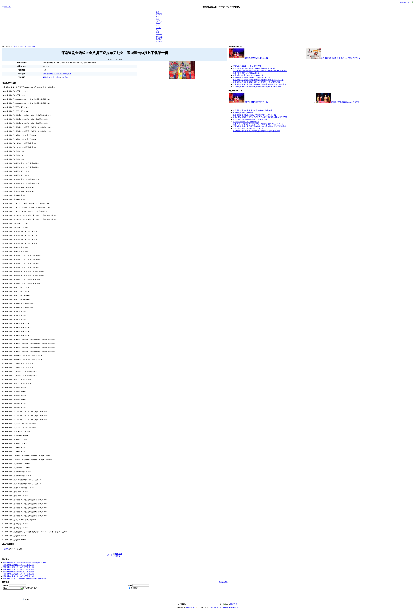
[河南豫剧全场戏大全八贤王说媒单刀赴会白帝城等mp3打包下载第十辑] (182, 62)
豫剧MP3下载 (30, 46)
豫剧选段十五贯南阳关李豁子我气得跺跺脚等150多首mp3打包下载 (258, 80)
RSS (409, 2)
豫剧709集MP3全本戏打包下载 (256, 58)
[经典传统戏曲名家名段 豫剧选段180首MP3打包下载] (313, 58)
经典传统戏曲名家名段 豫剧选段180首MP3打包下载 (340, 58)
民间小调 (159, 34)
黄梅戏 (158, 23)
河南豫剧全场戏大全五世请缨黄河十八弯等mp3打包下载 (24, 562)
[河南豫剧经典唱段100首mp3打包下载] (323, 102)
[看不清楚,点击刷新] (29, 588)
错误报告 (46, 77)
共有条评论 (223, 582)
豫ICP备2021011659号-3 (229, 607)
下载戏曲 (64, 77)
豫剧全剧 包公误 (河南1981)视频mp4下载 (248, 75)
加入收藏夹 (55, 77)
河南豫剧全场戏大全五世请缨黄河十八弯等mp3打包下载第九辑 (257, 87)
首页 (157, 12)
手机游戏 (159, 37)
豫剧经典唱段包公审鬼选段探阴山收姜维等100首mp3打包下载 (256, 82)
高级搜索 (233, 604)
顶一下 (110, 555)
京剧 (157, 25)
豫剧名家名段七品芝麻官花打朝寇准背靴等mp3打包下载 (254, 68)
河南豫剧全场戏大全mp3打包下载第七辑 (18, 567)
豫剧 (157, 16)
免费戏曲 (159, 14)
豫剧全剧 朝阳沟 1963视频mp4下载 (246, 73)
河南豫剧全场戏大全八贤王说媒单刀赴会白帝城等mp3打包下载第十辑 (259, 84)
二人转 (158, 28)
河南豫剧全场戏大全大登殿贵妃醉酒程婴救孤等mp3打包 (24, 578)
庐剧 (157, 30)
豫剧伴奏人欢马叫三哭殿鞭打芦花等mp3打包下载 (252, 77)
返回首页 (116, 556)
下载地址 (5, 549)
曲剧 (157, 19)
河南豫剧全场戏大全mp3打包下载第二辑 (18, 576)
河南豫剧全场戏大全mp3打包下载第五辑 (18, 572)
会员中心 (403, 2)
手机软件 (159, 39)
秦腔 (157, 32)
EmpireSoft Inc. (213, 607)
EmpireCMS (190, 607)
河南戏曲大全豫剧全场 (62, 74)
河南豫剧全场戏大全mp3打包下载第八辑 (18, 565)
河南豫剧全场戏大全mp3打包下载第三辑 (18, 574)
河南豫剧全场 (48, 74)
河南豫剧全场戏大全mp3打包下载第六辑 (18, 569)
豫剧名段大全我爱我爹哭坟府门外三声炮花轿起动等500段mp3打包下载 (260, 71)
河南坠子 (159, 21)
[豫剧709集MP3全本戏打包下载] (236, 58)
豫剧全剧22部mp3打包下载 (243, 113)
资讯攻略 (159, 41)
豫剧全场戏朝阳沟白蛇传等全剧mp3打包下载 (250, 119)
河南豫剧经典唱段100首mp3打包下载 (247, 66)
